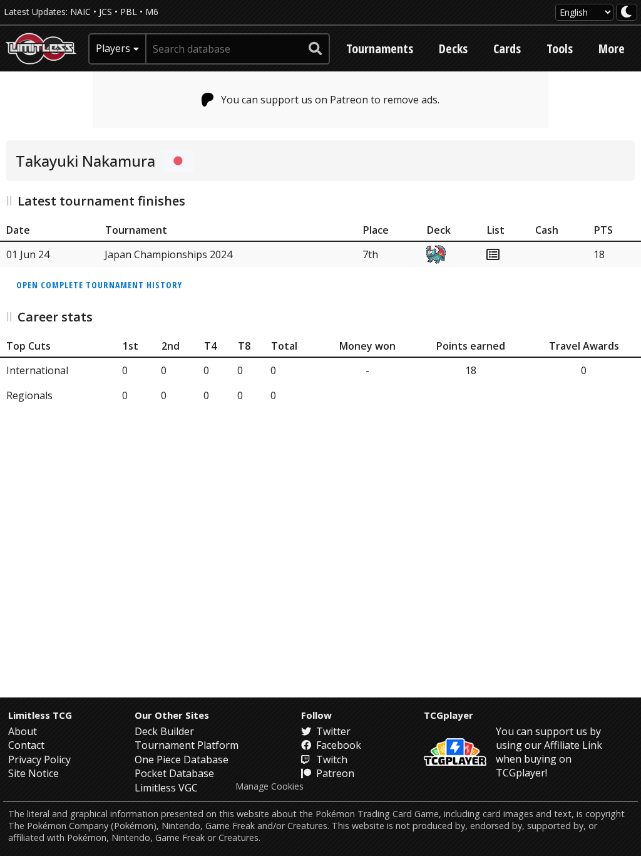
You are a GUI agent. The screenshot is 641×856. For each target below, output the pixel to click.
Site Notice (33, 773)
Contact (26, 745)
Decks (453, 48)
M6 (151, 12)
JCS (105, 12)
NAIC (80, 12)
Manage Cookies (269, 786)
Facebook (337, 745)
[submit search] (315, 48)
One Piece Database (181, 759)
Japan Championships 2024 (168, 254)
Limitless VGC (166, 788)
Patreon (334, 773)
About (22, 731)
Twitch (330, 759)
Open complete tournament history (99, 285)
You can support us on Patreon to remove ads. (330, 100)
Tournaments (379, 48)
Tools (559, 48)
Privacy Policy (39, 759)
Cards (507, 48)
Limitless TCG (40, 715)
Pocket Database (174, 773)
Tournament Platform (186, 745)
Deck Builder (164, 731)
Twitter (332, 731)
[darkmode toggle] (626, 12)
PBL (128, 12)
